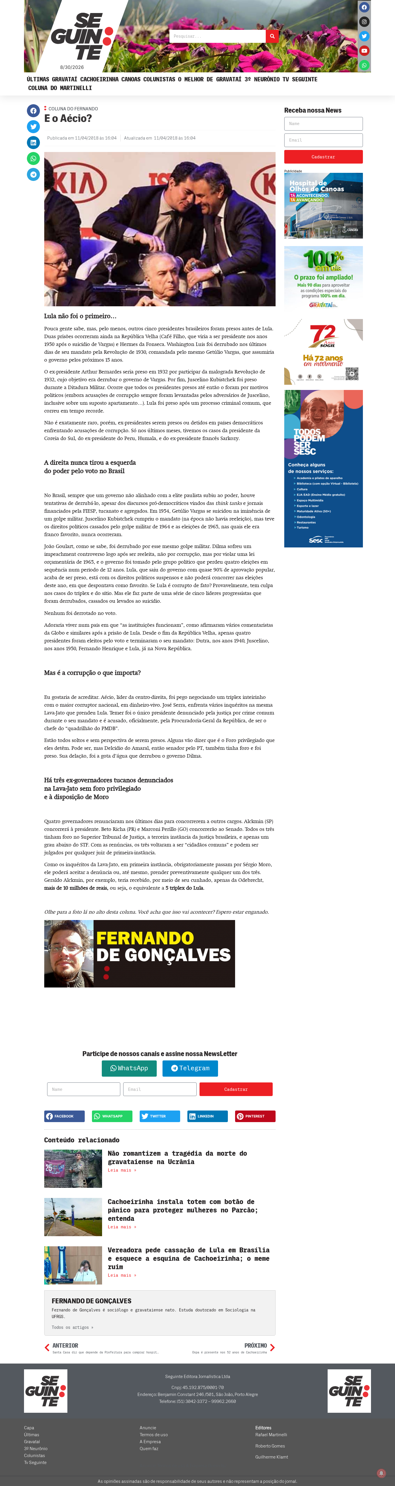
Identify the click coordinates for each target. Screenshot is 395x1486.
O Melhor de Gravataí (210, 79)
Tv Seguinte (300, 79)
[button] (33, 110)
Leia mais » (122, 1170)
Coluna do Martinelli (60, 88)
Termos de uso (154, 1434)
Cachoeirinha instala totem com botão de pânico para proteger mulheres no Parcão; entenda (183, 1210)
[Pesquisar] (272, 36)
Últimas (38, 79)
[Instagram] (364, 22)
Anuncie (148, 1427)
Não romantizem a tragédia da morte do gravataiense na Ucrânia (177, 1158)
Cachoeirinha (99, 79)
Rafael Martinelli (271, 1434)
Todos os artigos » (72, 1327)
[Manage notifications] (381, 1473)
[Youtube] (364, 50)
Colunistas (159, 79)
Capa (29, 1427)
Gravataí (64, 79)
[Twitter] (364, 36)
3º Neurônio (262, 79)
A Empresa (150, 1441)
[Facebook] (364, 7)
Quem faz (149, 1448)
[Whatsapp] (364, 65)
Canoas (131, 79)
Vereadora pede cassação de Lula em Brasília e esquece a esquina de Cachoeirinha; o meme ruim (189, 1258)
